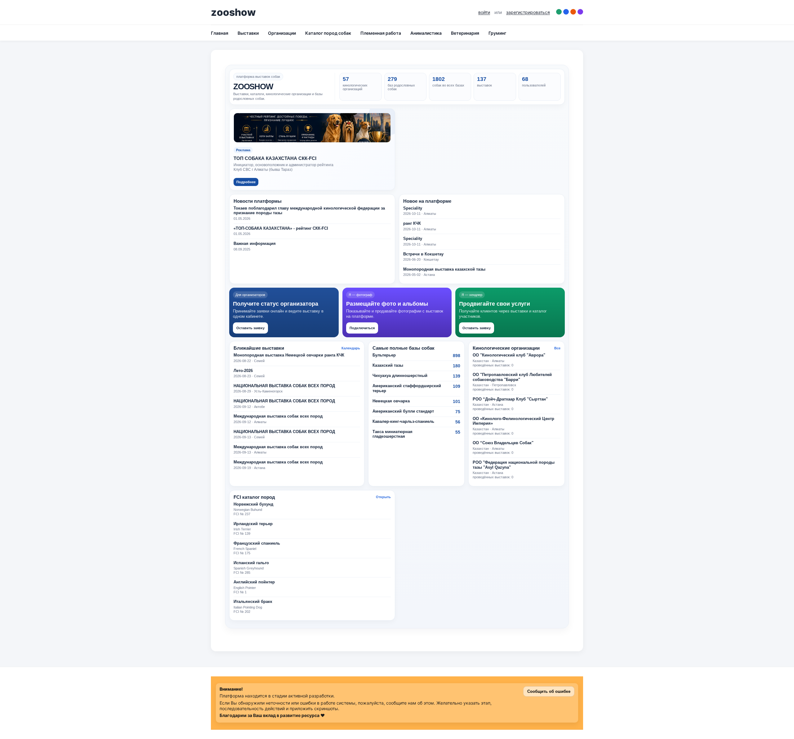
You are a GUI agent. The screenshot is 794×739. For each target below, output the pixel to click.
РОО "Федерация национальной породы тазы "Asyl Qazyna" (514, 465)
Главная (219, 33)
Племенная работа (380, 33)
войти (484, 12)
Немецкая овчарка (391, 401)
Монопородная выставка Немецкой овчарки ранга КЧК (289, 355)
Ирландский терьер (253, 524)
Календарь (350, 348)
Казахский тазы (387, 365)
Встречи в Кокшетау (423, 254)
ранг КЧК (412, 223)
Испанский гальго (251, 563)
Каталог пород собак (328, 33)
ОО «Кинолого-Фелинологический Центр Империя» (513, 421)
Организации (282, 33)
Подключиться (362, 328)
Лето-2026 (243, 371)
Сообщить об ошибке (548, 691)
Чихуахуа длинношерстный (399, 376)
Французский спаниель (257, 543)
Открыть (383, 497)
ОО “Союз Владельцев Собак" (503, 443)
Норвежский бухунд (253, 504)
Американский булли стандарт (403, 411)
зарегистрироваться (528, 12)
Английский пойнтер (254, 582)
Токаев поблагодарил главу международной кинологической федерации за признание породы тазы (309, 210)
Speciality (412, 208)
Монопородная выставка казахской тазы (444, 269)
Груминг (497, 33)
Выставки (248, 33)
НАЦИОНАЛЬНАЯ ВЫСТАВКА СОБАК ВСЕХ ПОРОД (284, 386)
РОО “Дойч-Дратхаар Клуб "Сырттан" (510, 399)
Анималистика (426, 33)
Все (557, 348)
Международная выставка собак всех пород (278, 416)
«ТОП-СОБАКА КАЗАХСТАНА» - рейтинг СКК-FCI (281, 228)
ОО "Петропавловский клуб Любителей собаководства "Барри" (512, 377)
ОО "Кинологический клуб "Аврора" (509, 355)
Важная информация (255, 243)
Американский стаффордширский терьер (406, 388)
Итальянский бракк (253, 602)
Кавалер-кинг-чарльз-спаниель (403, 421)
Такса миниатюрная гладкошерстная (392, 434)
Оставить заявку (250, 328)
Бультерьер (384, 355)
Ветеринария (465, 33)
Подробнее (246, 182)
